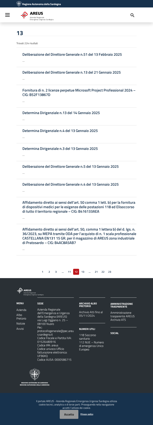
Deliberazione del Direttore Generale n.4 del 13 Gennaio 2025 (70, 184)
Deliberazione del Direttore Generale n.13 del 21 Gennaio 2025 (71, 72)
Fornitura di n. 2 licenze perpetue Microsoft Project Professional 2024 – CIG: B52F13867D (78, 92)
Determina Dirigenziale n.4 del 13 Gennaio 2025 (60, 130)
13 (82, 272)
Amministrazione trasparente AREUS (122, 314)
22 (103, 272)
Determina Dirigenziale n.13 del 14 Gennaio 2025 (61, 113)
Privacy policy (86, 414)
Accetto (69, 414)
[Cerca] (132, 15)
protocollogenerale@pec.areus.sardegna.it (55, 333)
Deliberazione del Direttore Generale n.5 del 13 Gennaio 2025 (70, 166)
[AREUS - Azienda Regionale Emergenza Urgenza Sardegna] (18, 4)
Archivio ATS (118, 319)
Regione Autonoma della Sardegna (41, 4)
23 (109, 272)
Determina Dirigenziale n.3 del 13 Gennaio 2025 (60, 148)
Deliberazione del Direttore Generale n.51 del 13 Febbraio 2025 (72, 54)
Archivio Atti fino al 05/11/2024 (91, 314)
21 (96, 272)
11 (69, 272)
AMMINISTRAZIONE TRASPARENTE (121, 305)
